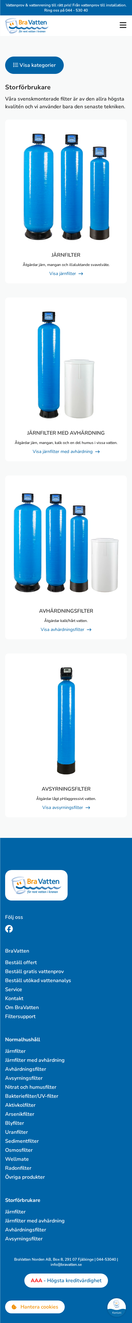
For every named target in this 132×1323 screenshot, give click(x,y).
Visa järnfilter (62, 274)
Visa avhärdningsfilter (62, 629)
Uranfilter (16, 1132)
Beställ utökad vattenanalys (38, 980)
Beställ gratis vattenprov (34, 971)
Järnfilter (15, 1051)
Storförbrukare (22, 1200)
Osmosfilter (19, 1150)
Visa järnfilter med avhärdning (63, 451)
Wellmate (17, 1159)
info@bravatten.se (66, 1264)
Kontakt (14, 998)
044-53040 (106, 1259)
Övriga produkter (25, 1177)
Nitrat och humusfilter (30, 1087)
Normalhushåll (22, 1039)
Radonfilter (18, 1168)
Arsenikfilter (19, 1114)
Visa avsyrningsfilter (62, 807)
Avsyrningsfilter (24, 1078)
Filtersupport (20, 1016)
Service (13, 989)
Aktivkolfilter (20, 1105)
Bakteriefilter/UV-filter (31, 1096)
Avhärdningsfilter (25, 1069)
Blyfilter (14, 1123)
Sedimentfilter (22, 1141)
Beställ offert (21, 962)
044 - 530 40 (76, 10)
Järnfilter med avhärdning (35, 1060)
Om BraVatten (22, 1007)
